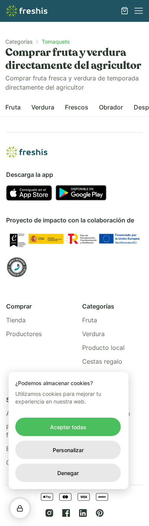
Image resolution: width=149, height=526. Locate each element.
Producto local (103, 347)
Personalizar (68, 450)
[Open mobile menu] (138, 11)
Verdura (42, 107)
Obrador (111, 107)
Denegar (68, 473)
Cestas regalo (102, 361)
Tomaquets (56, 41)
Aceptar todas (68, 427)
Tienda (16, 320)
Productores (24, 334)
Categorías (18, 41)
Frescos (76, 107)
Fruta (13, 107)
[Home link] (26, 10)
